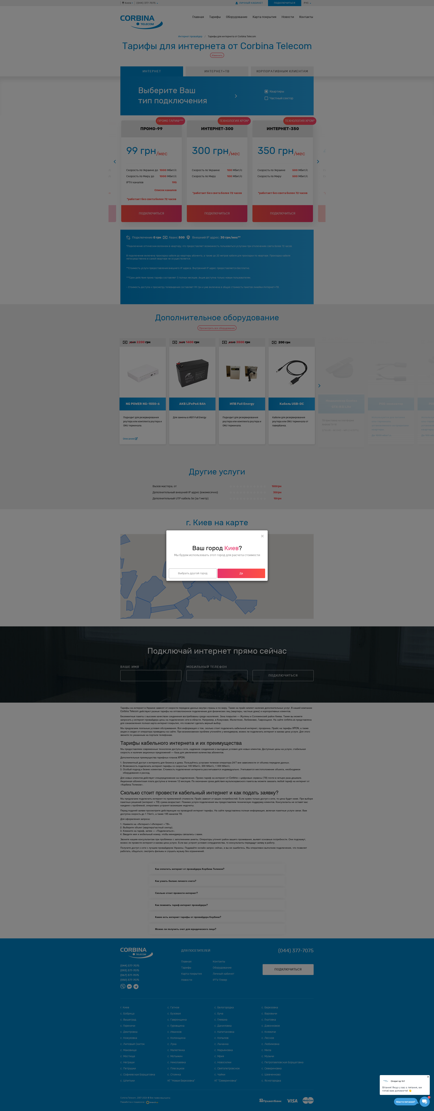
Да (241, 573)
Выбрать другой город (193, 573)
